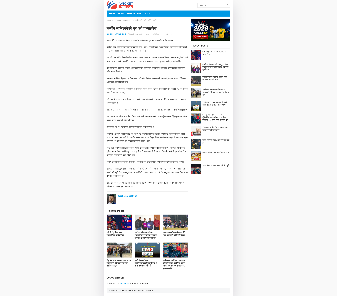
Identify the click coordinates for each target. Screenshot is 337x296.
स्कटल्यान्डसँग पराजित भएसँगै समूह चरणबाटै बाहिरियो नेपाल (174, 233)
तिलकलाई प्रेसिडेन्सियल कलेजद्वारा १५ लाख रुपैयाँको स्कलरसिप (216, 128)
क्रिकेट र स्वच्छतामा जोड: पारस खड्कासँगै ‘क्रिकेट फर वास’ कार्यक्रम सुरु (119, 263)
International (135, 13)
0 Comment (170, 34)
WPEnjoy (149, 290)
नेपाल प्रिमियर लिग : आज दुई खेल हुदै (215, 165)
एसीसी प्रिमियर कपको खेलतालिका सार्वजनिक (115, 233)
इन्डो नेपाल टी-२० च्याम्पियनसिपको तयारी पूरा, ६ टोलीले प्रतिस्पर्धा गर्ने (146, 263)
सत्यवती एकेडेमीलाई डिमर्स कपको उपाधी (216, 152)
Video (148, 13)
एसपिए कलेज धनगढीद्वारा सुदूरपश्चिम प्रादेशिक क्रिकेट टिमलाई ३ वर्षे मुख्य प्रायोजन (146, 235)
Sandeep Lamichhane (123, 20)
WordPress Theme (135, 290)
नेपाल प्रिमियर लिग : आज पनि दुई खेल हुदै (215, 141)
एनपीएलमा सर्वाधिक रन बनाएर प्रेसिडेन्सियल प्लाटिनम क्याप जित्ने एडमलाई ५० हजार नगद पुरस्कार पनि (174, 264)
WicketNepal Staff (135, 34)
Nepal (121, 13)
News (112, 13)
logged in (124, 283)
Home (109, 20)
